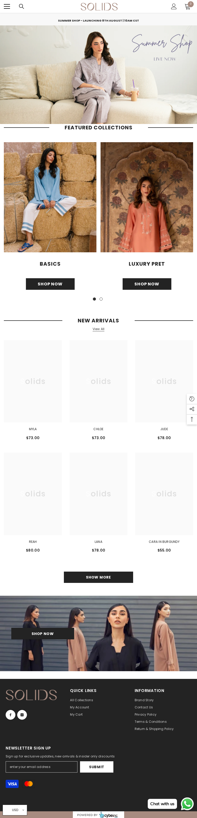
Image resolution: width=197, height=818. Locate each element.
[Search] (21, 6)
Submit (96, 766)
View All (99, 329)
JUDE (164, 429)
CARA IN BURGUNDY (164, 542)
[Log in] (174, 6)
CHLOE (98, 429)
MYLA (33, 429)
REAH (33, 542)
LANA (98, 542)
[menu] (7, 6)
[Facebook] (10, 715)
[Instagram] (22, 715)
